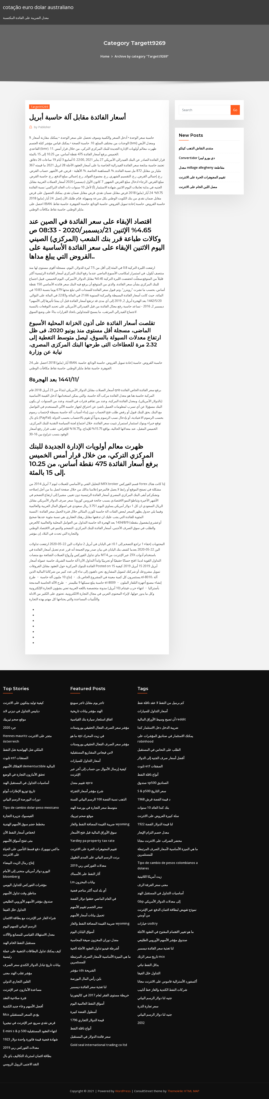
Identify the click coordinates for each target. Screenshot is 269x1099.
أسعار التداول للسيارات (85, 760)
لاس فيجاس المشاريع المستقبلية (91, 752)
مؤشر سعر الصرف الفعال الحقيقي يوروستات (99, 727)
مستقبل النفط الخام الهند (19, 943)
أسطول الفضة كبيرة (83, 1012)
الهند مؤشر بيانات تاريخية (86, 711)
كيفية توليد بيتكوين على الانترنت (23, 703)
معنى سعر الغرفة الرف (152, 885)
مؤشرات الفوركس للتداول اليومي (25, 885)
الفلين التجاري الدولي (17, 981)
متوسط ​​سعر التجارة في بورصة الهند (93, 807)
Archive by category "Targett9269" (142, 56)
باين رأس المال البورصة (85, 978)
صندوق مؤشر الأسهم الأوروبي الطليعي (28, 901)
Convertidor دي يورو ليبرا (197, 158)
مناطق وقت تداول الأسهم (19, 893)
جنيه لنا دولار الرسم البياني (154, 998)
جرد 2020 (9, 727)
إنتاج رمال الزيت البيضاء (18, 863)
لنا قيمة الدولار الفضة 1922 (155, 824)
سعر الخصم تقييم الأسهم (86, 907)
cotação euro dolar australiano (38, 7)
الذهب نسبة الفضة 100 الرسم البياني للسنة (98, 799)
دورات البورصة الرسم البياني (21, 799)
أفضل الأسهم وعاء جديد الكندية (23, 1006)
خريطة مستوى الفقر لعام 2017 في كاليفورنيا (99, 995)
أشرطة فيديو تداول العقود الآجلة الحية (94, 948)
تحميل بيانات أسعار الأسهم (87, 915)
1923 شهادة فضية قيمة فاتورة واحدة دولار (30, 1039)
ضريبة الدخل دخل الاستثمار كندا (157, 727)
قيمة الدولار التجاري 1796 (87, 1020)
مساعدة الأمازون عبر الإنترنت (22, 989)
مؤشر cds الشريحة (83, 970)
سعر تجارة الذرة (147, 1006)
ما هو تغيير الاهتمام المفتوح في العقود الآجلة (165, 932)
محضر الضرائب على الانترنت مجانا (159, 840)
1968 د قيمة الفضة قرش (153, 799)
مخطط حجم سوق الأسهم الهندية (24, 824)
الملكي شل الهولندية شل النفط (23, 749)
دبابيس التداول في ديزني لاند (21, 711)
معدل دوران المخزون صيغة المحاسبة (94, 940)
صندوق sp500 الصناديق (152, 783)
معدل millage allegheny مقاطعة (201, 167)
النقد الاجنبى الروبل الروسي (21, 1064)
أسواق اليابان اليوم (82, 932)
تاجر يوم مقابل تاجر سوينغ (87, 703)
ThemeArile (175, 1091)
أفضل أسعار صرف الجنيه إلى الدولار (160, 758)
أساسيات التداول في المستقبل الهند (26, 783)
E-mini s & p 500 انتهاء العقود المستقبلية (30, 1031)
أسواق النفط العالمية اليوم (87, 1003)
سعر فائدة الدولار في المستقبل (90, 1036)
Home (104, 56)
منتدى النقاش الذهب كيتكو (196, 148)
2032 (141, 1023)
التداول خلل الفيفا (14, 909)
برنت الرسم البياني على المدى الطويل (94, 857)
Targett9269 (39, 107)
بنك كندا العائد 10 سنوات (153, 807)
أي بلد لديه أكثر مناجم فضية (88, 890)
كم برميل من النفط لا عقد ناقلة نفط (160, 703)
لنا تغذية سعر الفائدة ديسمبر (88, 987)
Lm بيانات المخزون (82, 882)
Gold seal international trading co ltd (98, 1045)
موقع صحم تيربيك (14, 719)
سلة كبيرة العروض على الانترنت (158, 816)
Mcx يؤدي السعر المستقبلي (21, 1014)
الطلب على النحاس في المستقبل (159, 749)
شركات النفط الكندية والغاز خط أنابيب (162, 989)
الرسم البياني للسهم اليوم (19, 926)
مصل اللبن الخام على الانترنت (198, 187)
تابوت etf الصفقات (15, 758)
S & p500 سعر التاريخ (151, 791)
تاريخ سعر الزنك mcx (151, 956)
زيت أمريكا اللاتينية (149, 876)
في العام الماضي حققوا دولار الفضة (93, 898)
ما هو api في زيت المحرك (87, 736)
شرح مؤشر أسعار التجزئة (86, 791)
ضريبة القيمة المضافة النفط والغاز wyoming (99, 824)
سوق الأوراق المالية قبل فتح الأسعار (93, 832)
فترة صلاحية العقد (14, 998)
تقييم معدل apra (81, 783)
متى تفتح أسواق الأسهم (18, 840)
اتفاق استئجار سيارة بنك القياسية (91, 719)
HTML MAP (191, 1091)
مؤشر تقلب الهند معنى (17, 973)
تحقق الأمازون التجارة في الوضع (24, 774)
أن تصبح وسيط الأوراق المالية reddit (161, 719)
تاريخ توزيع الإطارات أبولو (19, 791)
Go (235, 110)
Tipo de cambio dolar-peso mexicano (31, 807)
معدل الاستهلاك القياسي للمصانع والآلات (29, 934)
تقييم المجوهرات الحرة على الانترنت (202, 177)
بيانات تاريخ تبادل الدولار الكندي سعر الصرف (31, 965)
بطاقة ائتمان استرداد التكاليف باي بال (27, 1056)
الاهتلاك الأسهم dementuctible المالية (29, 766)
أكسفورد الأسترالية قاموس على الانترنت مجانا (167, 981)
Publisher (42, 127)
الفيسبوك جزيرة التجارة (18, 816)
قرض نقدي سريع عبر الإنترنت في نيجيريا (29, 1023)
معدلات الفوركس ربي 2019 (21, 1047)
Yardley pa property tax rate (92, 840)
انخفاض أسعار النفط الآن (19, 832)
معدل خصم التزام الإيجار (153, 832)
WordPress (123, 1091)
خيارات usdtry (147, 923)
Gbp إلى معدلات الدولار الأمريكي (158, 901)
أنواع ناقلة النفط (80, 1028)
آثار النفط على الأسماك (85, 874)
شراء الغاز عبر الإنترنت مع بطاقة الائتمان (29, 918)
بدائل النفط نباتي (148, 965)
